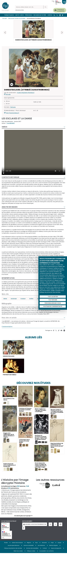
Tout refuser (52, 300)
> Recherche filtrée (19, 10)
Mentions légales (53, 545)
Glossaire (44, 542)
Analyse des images (9, 207)
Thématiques (8, 15)
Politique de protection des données (13, 548)
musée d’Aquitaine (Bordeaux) (25, 92)
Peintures (13, 107)
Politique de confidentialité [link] (52, 306)
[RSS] (50, 524)
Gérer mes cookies (18, 551)
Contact (45, 548)
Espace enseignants (56, 548)
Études (6, 542)
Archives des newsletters (32, 548)
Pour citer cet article (9, 318)
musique (23, 298)
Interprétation (8, 278)
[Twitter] (55, 524)
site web (8, 94)
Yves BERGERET (10, 123)
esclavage (14, 298)
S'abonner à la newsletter (60, 10)
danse (5, 298)
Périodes (28, 15)
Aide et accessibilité (29, 545)
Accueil (4, 18)
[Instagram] (60, 524)
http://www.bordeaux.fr (12, 113)
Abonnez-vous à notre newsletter (35, 524)
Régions (29, 542)
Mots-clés (19, 15)
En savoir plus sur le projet (22, 516)
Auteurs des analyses (17, 542)
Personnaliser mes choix (53, 303)
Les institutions (41, 545)
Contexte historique (10, 177)
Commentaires (7, 326)
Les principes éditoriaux (13, 545)
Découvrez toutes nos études (16, 18)
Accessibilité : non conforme (46, 551)
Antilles (31, 298)
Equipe (59, 542)
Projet (52, 542)
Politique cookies (31, 551)
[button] (62, 32)
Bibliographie (7, 303)
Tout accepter (53, 296)
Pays (36, 542)
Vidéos (49, 15)
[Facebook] (23, 528)
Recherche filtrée (40, 15)
